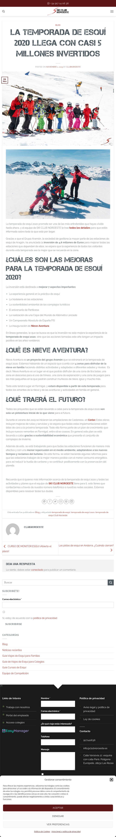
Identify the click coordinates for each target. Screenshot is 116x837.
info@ (86, 748)
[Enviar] (111, 582)
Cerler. (92, 419)
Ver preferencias (58, 824)
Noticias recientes (12, 650)
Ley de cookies (91, 719)
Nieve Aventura (40, 325)
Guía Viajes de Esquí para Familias (21, 655)
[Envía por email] (60, 501)
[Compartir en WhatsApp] (44, 501)
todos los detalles (79, 227)
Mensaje (45, 749)
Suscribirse (13, 624)
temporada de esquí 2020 (83, 512)
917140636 (89, 740)
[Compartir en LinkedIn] (71, 501)
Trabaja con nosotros (18, 707)
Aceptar (58, 808)
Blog (57, 25)
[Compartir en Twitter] (55, 501)
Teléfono (45, 736)
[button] (111, 779)
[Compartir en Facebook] (49, 501)
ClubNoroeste (73, 67)
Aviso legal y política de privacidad (66, 832)
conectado (37, 569)
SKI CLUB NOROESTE (61, 483)
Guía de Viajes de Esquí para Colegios (23, 661)
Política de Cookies (42, 832)
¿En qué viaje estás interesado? (56, 723)
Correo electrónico (12, 599)
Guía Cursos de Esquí (14, 667)
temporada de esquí (61, 512)
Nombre (45, 698)
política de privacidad (45, 618)
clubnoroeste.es (98, 748)
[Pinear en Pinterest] (66, 501)
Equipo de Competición (15, 673)
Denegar (58, 816)
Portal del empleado (17, 715)
